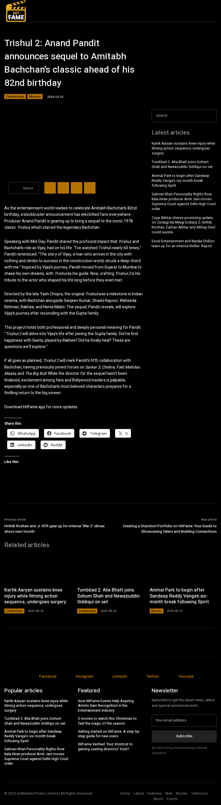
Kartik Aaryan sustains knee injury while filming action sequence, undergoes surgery (183, 148)
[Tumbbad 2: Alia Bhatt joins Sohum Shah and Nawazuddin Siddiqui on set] (110, 568)
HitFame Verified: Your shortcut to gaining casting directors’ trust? (105, 747)
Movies (35, 96)
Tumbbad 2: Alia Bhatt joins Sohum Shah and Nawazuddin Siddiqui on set (182, 164)
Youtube (186, 676)
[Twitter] (63, 188)
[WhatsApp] (90, 188)
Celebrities (15, 96)
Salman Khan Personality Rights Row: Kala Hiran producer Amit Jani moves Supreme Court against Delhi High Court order (184, 201)
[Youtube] (210, 16)
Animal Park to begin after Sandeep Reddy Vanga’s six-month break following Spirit (180, 180)
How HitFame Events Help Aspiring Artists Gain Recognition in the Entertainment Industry (106, 705)
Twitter (152, 676)
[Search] (211, 115)
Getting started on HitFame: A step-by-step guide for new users (109, 734)
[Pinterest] (76, 188)
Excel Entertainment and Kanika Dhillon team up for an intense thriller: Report (183, 244)
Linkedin (120, 676)
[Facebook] (50, 188)
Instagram (84, 676)
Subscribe (184, 736)
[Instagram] (69, 676)
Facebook (48, 676)
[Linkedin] (209, 5)
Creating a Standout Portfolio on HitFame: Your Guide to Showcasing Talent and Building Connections (170, 528)
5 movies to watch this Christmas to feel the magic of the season (107, 721)
